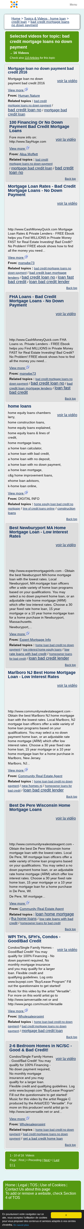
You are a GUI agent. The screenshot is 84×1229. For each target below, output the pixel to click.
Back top (70, 178)
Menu (73, 4)
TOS (34, 1185)
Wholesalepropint (31, 1016)
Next (47, 1160)
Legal (22, 1185)
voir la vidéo (67, 81)
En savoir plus (21, 1225)
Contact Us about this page (27, 1189)
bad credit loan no (24, 110)
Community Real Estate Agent (40, 776)
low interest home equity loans (42, 649)
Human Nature (29, 95)
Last (56, 1160)
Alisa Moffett (29, 154)
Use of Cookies (53, 1185)
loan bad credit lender (49, 281)
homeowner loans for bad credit (40, 923)
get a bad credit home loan (43, 1138)
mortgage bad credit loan (31, 168)
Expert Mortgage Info (35, 639)
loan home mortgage (54, 914)
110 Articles (32, 58)
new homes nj (32, 786)
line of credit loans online (39, 508)
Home (10, 1185)
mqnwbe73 (26, 263)
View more (16, 90)
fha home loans (24, 919)
